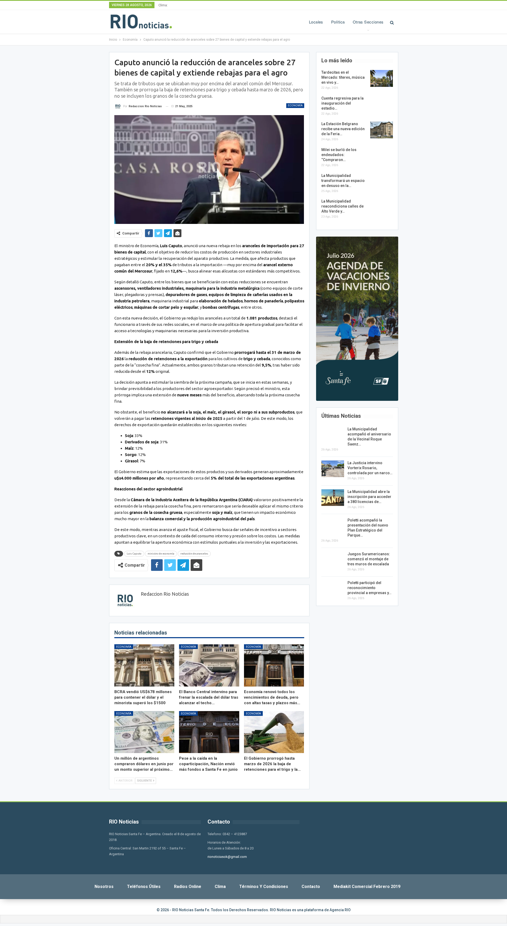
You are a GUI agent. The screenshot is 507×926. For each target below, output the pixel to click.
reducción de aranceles (194, 553)
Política (338, 22)
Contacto (311, 886)
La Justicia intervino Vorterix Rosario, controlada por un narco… (370, 468)
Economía (295, 105)
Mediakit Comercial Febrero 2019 (367, 886)
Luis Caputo (134, 553)
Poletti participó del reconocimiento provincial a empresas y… (369, 588)
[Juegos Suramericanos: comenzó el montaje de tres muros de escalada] (332, 560)
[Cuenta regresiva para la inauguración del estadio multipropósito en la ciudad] (381, 104)
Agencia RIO (340, 910)
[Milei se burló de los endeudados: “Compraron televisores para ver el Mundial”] (381, 155)
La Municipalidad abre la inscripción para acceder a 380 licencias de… (369, 497)
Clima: (163, 5)
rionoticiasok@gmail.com (227, 857)
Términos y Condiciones (263, 886)
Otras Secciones (368, 22)
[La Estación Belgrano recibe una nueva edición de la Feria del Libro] (381, 129)
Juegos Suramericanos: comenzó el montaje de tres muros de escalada (369, 559)
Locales (316, 22)
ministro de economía (161, 553)
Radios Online (187, 886)
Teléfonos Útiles (144, 886)
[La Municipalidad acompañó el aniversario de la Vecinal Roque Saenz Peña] (332, 435)
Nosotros (104, 886)
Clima (220, 886)
